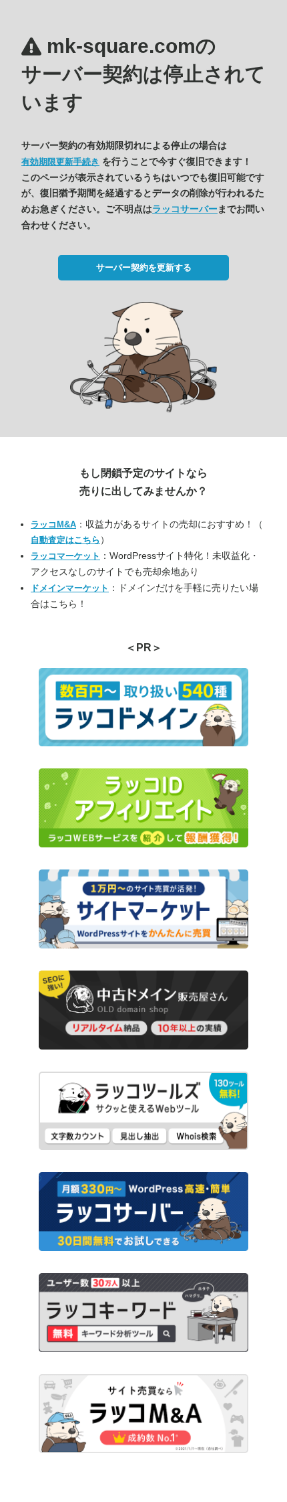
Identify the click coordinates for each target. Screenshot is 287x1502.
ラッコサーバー (185, 208)
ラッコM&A (53, 524)
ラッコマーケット (65, 556)
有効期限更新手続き (60, 162)
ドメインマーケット (70, 588)
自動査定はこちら (65, 540)
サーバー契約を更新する (144, 267)
